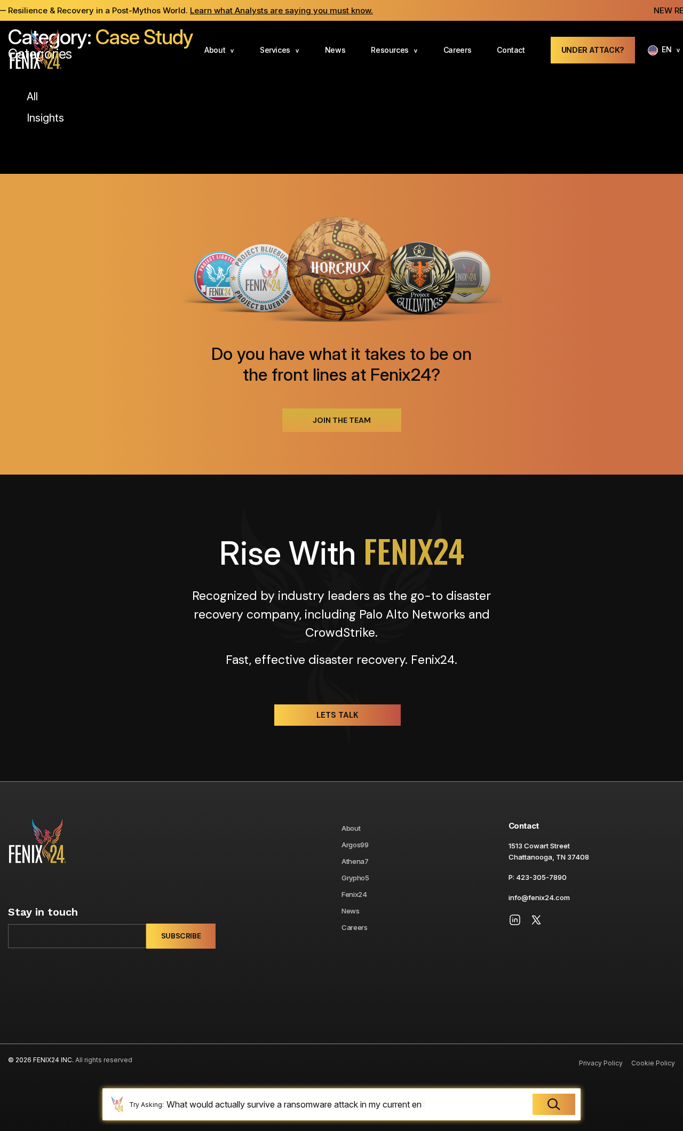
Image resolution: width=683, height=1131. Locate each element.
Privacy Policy (601, 1063)
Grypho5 (355, 877)
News (335, 49)
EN (666, 49)
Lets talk (337, 715)
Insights (45, 117)
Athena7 (355, 861)
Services (275, 49)
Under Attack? (592, 49)
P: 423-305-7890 (538, 877)
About (214, 49)
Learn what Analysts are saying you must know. (261, 10)
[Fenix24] (35, 50)
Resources (390, 49)
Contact (511, 49)
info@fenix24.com (539, 897)
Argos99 (355, 844)
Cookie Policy (653, 1063)
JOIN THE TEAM (342, 420)
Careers (457, 49)
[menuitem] (219, 50)
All (32, 96)
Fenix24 (354, 894)
